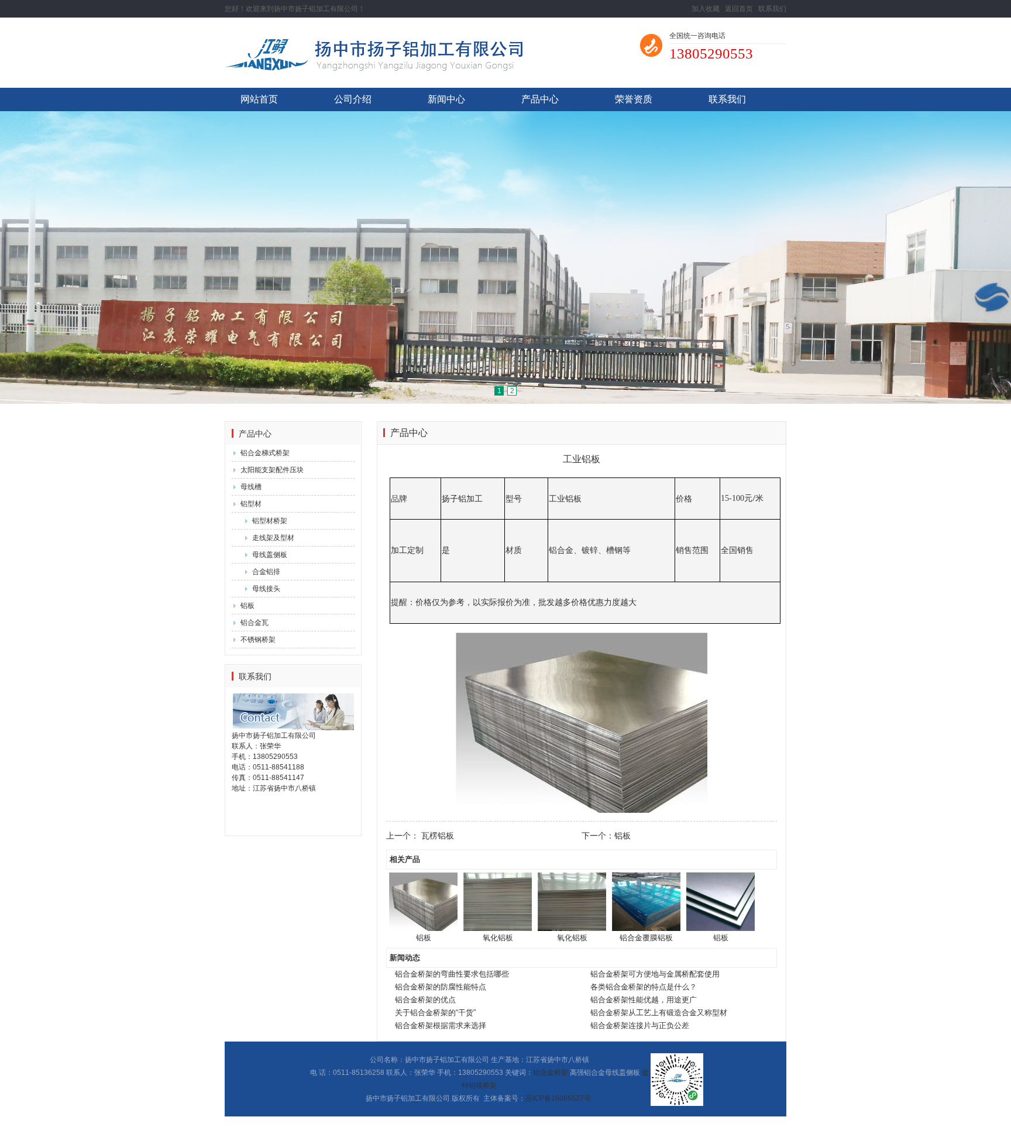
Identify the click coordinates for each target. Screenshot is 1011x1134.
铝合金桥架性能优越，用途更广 (643, 999)
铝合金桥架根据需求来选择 (440, 1025)
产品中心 (540, 99)
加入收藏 (706, 9)
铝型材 (251, 504)
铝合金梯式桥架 (265, 453)
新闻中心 (446, 99)
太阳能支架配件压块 (272, 470)
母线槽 (251, 487)
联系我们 (772, 9)
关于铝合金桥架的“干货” (435, 1012)
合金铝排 (266, 572)
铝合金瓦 (254, 622)
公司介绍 (353, 99)
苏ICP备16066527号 (558, 1098)
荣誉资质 (633, 99)
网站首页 (259, 99)
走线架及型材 (273, 538)
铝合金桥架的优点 (425, 999)
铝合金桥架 (550, 1072)
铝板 (247, 606)
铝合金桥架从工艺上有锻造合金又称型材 (658, 1012)
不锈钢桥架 (258, 639)
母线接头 (266, 589)
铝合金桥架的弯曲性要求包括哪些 (452, 974)
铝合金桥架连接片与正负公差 (639, 1025)
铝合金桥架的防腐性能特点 (440, 986)
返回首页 (739, 9)
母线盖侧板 (269, 555)
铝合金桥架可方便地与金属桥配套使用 (655, 974)
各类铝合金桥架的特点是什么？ (643, 986)
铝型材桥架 (269, 521)
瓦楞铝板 (437, 835)
